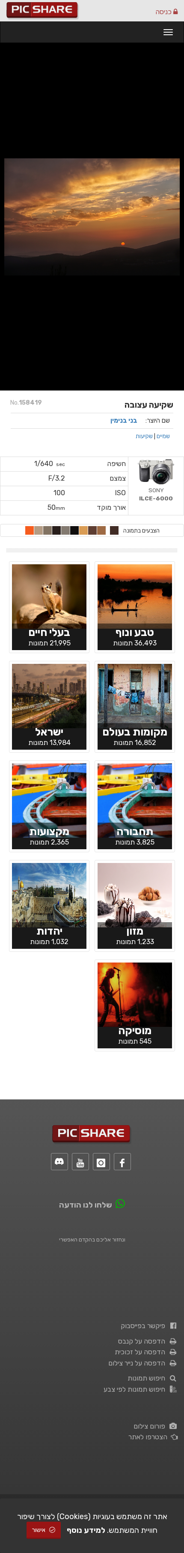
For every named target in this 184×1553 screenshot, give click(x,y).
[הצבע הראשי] (114, 530)
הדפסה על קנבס (143, 1341)
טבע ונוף (135, 632)
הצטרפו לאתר (149, 1437)
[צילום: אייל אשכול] (135, 994)
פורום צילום (151, 1426)
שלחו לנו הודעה (85, 1205)
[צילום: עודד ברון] (135, 695)
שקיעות (144, 436)
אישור (39, 1530)
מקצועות (49, 831)
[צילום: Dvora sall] (135, 894)
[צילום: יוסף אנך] (49, 695)
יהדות (49, 931)
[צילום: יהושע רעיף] (135, 800)
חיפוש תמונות (148, 1378)
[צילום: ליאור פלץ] (135, 595)
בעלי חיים (49, 632)
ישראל (49, 732)
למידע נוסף (86, 1530)
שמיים (163, 436)
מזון (134, 931)
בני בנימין (123, 420)
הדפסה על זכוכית (142, 1352)
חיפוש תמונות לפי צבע (136, 1389)
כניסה (164, 12)
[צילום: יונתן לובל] (49, 894)
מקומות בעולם (134, 732)
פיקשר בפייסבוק (145, 1326)
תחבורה (134, 831)
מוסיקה (134, 1030)
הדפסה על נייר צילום (138, 1363)
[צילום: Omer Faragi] (49, 595)
